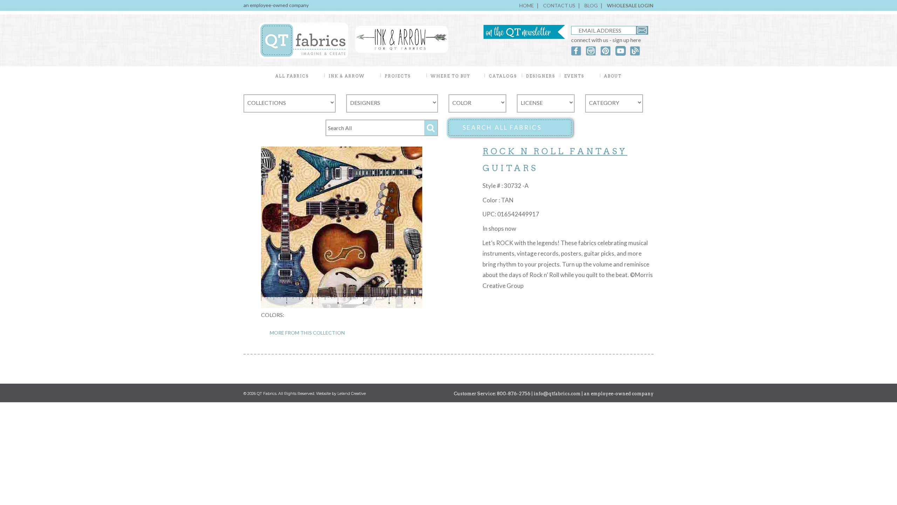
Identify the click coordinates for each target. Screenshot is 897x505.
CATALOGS (503, 76)
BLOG (591, 5)
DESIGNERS (540, 76)
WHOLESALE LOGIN (630, 5)
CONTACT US (559, 5)
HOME (526, 5)
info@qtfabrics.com (557, 393)
